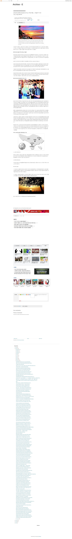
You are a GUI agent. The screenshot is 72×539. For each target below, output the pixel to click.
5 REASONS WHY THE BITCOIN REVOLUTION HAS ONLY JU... (25, 376)
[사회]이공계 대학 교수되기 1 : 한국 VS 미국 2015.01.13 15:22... (25, 396)
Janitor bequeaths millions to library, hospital (22, 513)
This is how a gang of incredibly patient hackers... (23, 415)
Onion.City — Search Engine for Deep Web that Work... (24, 387)
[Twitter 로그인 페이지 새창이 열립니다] (25, 294)
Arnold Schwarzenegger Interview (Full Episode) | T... (23, 475)
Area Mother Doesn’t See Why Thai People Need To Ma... (24, 470)
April (17, 358)
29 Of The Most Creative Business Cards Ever (22, 481)
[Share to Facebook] (25, 306)
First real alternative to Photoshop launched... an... (23, 480)
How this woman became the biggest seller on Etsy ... (23, 401)
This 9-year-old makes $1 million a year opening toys (23, 512)
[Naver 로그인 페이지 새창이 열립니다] (22, 294)
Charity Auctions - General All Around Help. (22, 366)
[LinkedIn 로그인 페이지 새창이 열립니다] (30, 294)
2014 (16, 520)
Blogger (40, 536)
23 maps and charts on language (20, 503)
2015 (16, 348)
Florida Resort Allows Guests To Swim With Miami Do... (24, 451)
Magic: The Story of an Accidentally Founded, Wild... (23, 369)
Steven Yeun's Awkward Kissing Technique (22, 459)
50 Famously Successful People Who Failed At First (23, 428)
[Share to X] (24, 306)
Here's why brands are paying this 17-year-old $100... (23, 495)
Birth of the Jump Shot (19, 433)
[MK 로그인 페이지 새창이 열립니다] (18, 294)
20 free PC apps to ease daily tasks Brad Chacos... (23, 419)
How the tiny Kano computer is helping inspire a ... (23, 385)
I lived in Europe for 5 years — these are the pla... (23, 384)
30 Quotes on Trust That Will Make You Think (22, 485)
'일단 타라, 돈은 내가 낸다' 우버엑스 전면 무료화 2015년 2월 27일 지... (26, 365)
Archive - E (18, 4)
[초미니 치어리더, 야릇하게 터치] (22, 284)
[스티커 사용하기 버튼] (20, 301)
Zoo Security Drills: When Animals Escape (22, 469)
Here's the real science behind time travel (22, 507)
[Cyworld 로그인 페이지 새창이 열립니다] (26, 294)
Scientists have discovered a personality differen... (23, 397)
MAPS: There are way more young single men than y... (23, 414)
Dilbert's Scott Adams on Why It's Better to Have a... (23, 449)
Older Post (40, 338)
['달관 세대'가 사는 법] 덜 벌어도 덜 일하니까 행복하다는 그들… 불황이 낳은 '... (27, 379)
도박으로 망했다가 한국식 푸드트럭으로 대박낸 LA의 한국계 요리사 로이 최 (26, 380)
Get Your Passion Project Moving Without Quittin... (23, 391)
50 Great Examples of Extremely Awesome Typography (24, 429)
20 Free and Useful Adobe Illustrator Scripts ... (22, 409)
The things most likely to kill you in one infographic (23, 450)
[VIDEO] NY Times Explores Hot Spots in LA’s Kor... (23, 424)
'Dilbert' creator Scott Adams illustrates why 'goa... (23, 439)
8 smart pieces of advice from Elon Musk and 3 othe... (23, 517)
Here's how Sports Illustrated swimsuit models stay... (23, 454)
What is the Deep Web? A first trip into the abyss (23, 443)
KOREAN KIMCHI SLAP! (19, 506)
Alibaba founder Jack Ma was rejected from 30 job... (23, 410)
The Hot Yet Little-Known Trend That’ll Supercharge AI (23, 438)
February (17, 360)
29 (29, 19)
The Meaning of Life (19, 392)
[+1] (35, 19)
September (17, 352)
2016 (16, 347)
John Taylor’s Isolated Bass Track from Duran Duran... (23, 490)
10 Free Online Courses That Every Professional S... (23, 416)
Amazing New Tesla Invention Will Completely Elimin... (24, 445)
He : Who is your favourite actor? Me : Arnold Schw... (23, 492)
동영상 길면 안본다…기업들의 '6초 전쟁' (21, 430)
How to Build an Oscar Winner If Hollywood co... (23, 390)
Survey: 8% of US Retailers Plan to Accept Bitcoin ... (23, 461)
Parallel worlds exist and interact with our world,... (23, 435)
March (17, 359)
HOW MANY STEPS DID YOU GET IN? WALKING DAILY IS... (24, 374)
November (17, 349)
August (17, 353)
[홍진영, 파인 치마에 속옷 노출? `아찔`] (16, 284)
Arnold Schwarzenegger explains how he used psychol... (24, 511)
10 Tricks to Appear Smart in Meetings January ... (23, 386)
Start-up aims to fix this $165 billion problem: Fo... (23, 466)
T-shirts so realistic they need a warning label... (22, 403)
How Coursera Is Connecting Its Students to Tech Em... (24, 456)
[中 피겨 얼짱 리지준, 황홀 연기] (47, 284)
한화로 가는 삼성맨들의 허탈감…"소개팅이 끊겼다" (23, 465)
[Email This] (22, 306)
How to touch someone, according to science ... (22, 420)
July (16, 354)
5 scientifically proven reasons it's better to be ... (23, 440)
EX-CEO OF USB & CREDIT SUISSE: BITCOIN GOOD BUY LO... (25, 501)
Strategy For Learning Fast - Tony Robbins (22, 496)
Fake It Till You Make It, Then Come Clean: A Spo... (23, 400)
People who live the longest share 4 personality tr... (23, 404)
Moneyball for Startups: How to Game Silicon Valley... (23, 434)
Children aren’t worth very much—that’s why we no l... (23, 487)
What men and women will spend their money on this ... (24, 486)
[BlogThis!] (23, 306)
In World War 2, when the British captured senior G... (23, 482)
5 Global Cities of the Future (20, 364)
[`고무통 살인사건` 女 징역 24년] (41, 284)
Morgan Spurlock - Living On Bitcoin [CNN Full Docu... (23, 395)
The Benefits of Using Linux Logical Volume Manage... (23, 411)
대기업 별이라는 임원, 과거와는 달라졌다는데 (22, 476)
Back (16, 381)
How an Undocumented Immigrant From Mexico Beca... (24, 371)
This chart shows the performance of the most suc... (23, 422)
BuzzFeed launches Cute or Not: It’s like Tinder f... (23, 370)
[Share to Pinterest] (26, 306)
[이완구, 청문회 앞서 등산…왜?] (35, 284)
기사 (15, 22)
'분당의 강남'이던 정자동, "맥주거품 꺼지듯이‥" (22, 471)
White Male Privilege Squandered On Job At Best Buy (23, 502)
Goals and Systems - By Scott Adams (21, 448)
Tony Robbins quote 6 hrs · (20, 375)
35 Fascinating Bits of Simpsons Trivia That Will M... (23, 493)
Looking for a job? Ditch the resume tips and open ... (23, 460)
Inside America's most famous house (21, 464)
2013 (16, 521)
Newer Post (15, 338)
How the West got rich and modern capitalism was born (24, 444)
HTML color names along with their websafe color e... (23, 405)
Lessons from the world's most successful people (23, 455)
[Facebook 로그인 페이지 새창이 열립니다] (23, 294)
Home (28, 338)
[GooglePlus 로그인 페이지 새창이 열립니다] (28, 294)
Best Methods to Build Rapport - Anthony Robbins (23, 498)
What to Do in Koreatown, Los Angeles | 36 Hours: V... (23, 423)
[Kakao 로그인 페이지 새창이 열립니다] (20, 294)
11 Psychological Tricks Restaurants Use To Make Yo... (24, 477)
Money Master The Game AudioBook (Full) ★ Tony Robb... (24, 497)
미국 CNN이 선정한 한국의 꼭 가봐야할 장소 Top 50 (23, 491)
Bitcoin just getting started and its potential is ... (22, 508)
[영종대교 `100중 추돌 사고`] (28, 284)
